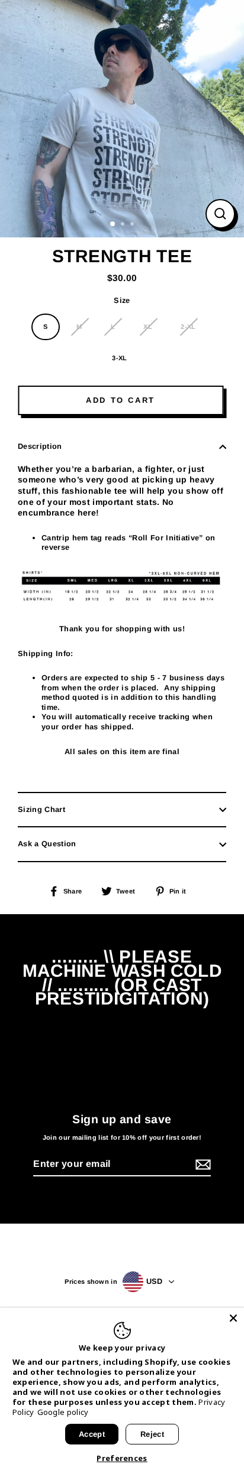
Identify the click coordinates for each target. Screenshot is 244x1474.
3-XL (119, 357)
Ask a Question (47, 843)
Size (122, 300)
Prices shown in (91, 1281)
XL (147, 326)
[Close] (233, 1318)
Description (40, 446)
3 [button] (133, 225)
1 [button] (113, 224)
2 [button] (124, 225)
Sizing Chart (41, 809)
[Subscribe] (201, 1164)
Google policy (63, 1412)
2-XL (188, 326)
